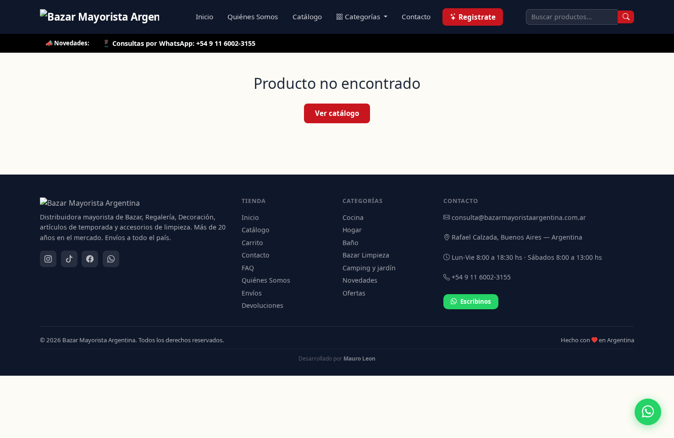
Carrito (252, 242)
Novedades (360, 280)
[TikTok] (69, 259)
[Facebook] (90, 259)
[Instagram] (48, 259)
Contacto (416, 16)
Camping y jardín (369, 267)
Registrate (477, 17)
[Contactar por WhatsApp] (648, 412)
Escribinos (475, 301)
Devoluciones (262, 305)
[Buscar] (626, 17)
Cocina (353, 217)
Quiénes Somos (252, 16)
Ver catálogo (337, 113)
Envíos (252, 293)
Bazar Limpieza (366, 255)
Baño (351, 242)
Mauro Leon (359, 358)
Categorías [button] (363, 16)
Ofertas (354, 293)
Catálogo (307, 16)
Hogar (352, 229)
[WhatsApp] (111, 259)
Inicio (204, 16)
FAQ (248, 267)
